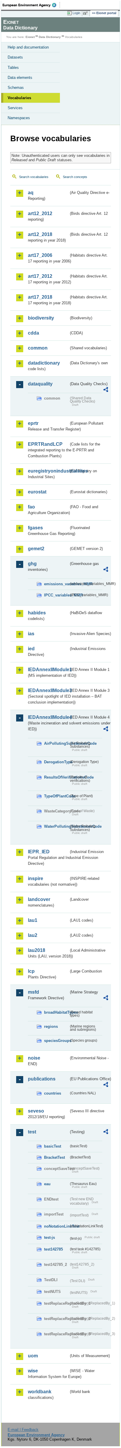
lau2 (32, 935)
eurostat (37, 491)
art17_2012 (40, 276)
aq (30, 192)
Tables (13, 67)
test (32, 1131)
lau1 (32, 920)
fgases (35, 527)
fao (31, 506)
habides (37, 612)
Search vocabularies (33, 177)
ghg (32, 563)
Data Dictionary (50, 37)
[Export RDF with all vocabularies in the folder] (105, 390)
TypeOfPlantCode (56, 796)
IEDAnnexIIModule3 (48, 690)
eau (47, 1184)
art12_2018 (40, 234)
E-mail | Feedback (23, 1429)
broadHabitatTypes (56, 1012)
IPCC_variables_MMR (56, 595)
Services (15, 108)
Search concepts (75, 177)
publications (42, 1078)
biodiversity (41, 317)
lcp (31, 971)
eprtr (33, 423)
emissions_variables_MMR (56, 584)
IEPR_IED (39, 851)
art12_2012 (40, 213)
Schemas (16, 87)
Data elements (20, 77)
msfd (33, 992)
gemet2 (36, 548)
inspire (35, 878)
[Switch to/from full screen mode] (86, 13)
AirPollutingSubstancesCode (56, 743)
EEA (31, 5)
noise (34, 1057)
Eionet (30, 37)
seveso (36, 1110)
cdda (33, 332)
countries (52, 1093)
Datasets (15, 57)
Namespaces (19, 118)
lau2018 (36, 950)
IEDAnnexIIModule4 (48, 717)
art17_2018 (40, 297)
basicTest (52, 1146)
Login (76, 13)
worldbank (39, 1391)
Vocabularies (19, 98)
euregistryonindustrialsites (48, 470)
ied (31, 648)
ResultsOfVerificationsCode (56, 777)
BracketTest (54, 1157)
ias (31, 633)
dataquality (40, 383)
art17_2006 (40, 255)
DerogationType (56, 762)
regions (51, 1026)
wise (33, 1370)
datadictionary (44, 362)
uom (33, 1355)
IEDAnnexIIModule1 (48, 669)
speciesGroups (56, 1040)
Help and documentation (28, 47)
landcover (39, 899)
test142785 (53, 1249)
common (38, 347)
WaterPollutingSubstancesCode (56, 826)
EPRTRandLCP (45, 444)
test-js (49, 1237)
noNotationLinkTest (56, 1226)
